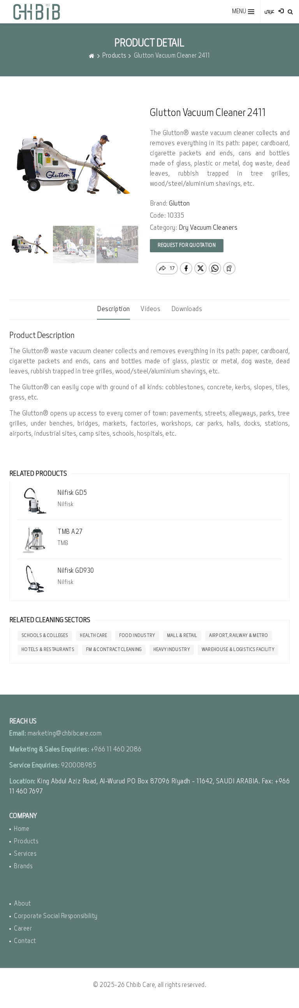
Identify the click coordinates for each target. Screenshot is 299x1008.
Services (25, 854)
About (22, 904)
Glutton (179, 203)
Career (23, 929)
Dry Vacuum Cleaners (208, 227)
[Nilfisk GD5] (35, 501)
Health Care (93, 636)
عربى (269, 11)
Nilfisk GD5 (72, 493)
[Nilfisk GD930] (35, 579)
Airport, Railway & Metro (238, 636)
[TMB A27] (35, 540)
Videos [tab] (150, 309)
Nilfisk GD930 (76, 571)
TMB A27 (70, 532)
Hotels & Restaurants (47, 650)
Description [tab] (113, 309)
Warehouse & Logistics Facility (238, 650)
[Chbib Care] (36, 11)
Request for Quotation (187, 245)
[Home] (91, 56)
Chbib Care (140, 985)
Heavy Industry (171, 650)
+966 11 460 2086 (116, 749)
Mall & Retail (182, 636)
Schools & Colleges (44, 636)
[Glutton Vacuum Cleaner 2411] (73, 166)
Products (114, 56)
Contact (25, 941)
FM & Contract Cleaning (114, 650)
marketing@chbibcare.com (65, 733)
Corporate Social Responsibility (56, 916)
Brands (23, 866)
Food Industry (137, 636)
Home (21, 829)
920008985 (79, 765)
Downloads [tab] (186, 309)
